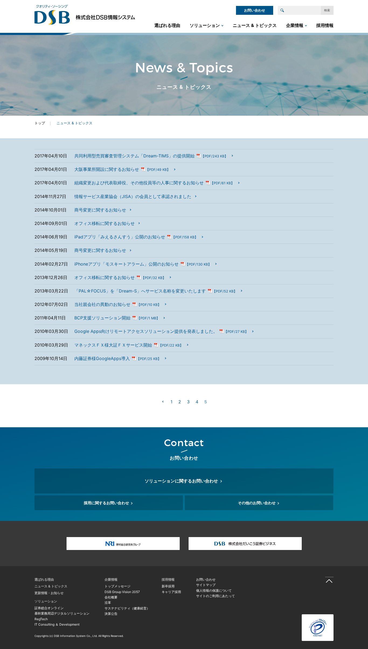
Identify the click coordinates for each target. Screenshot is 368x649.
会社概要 (111, 597)
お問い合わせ (254, 10)
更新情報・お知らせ (49, 593)
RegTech (41, 619)
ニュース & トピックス (255, 25)
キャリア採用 (171, 592)
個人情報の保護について (214, 590)
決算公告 (111, 614)
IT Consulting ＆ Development (56, 624)
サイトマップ (206, 585)
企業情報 (294, 25)
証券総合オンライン (49, 608)
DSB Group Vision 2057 (122, 592)
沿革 (108, 603)
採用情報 (325, 25)
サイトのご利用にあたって (215, 596)
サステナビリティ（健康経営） (127, 608)
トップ (39, 123)
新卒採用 (168, 586)
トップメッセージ (117, 586)
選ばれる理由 (167, 25)
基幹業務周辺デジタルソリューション (61, 613)
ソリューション (205, 25)
